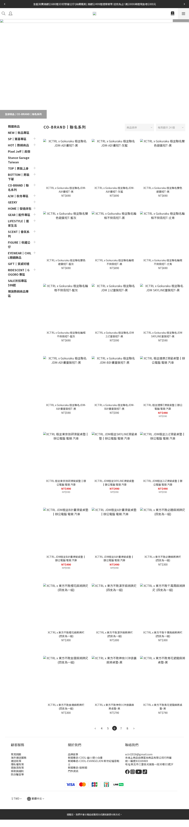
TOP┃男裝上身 (18, 168)
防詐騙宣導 (17, 774)
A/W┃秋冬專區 (18, 196)
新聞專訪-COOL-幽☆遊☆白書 (85, 757)
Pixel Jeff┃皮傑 (19, 151)
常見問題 (16, 754)
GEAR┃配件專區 (19, 215)
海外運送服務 (18, 757)
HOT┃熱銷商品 (18, 145)
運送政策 (16, 761)
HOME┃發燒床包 (19, 208)
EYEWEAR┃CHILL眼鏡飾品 (19, 255)
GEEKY (12, 202)
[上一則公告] (4, 4)
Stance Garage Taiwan (18, 159)
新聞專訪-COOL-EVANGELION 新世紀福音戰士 (93, 762)
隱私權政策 (17, 764)
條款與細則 (17, 771)
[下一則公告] (184, 4)
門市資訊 (73, 771)
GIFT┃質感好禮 (18, 263)
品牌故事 (73, 754)
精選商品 (14, 126)
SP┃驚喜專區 (17, 139)
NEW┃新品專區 (18, 132)
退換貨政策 (17, 767)
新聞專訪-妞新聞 (77, 767)
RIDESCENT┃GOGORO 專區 (18, 272)
